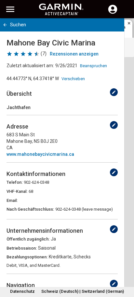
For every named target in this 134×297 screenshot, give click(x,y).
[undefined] (114, 92)
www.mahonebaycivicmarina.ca (40, 154)
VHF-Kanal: (17, 191)
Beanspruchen (93, 65)
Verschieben (73, 78)
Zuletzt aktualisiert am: (30, 65)
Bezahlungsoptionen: (27, 256)
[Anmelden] (112, 13)
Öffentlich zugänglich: (28, 239)
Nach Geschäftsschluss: (30, 209)
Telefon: (14, 182)
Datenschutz (22, 291)
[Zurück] (5, 24)
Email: (12, 200)
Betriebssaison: (22, 248)
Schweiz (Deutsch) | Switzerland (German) (82, 291)
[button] (126, 267)
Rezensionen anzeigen (74, 54)
